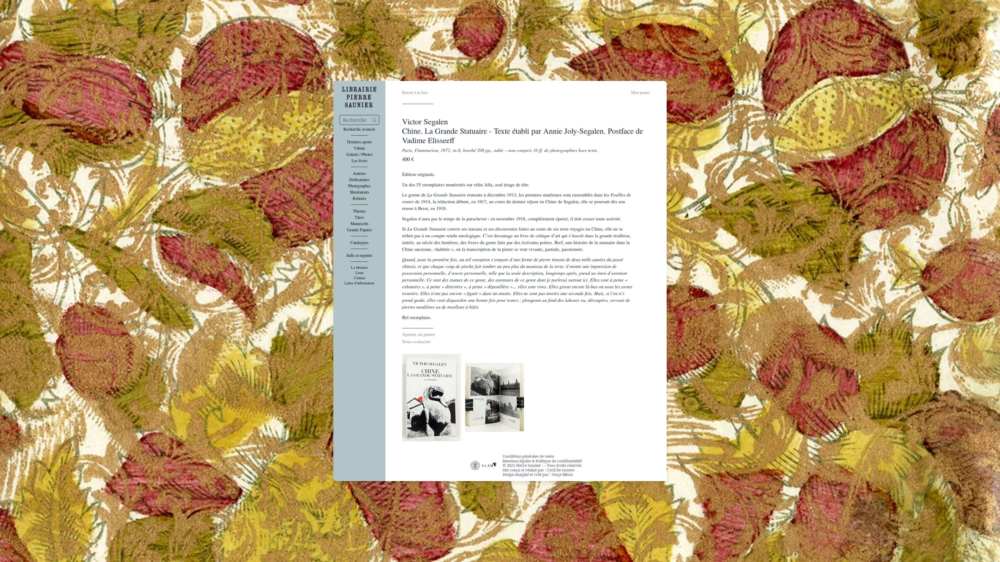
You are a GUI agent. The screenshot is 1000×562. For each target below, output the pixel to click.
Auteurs (359, 173)
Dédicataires (359, 179)
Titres (359, 217)
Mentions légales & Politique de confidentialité (542, 461)
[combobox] (359, 120)
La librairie (359, 267)
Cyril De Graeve (560, 470)
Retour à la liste (415, 92)
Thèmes (359, 211)
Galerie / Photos (359, 154)
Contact (359, 277)
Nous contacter (416, 341)
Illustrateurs (359, 192)
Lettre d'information (359, 283)
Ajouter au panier (418, 334)
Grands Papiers (359, 230)
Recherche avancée (359, 129)
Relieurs (359, 198)
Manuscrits (359, 223)
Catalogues (359, 242)
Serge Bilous (562, 474)
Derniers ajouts (359, 142)
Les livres (359, 160)
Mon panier (640, 92)
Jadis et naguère (359, 255)
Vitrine (359, 148)
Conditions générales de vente (528, 456)
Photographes (359, 186)
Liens (359, 272)
